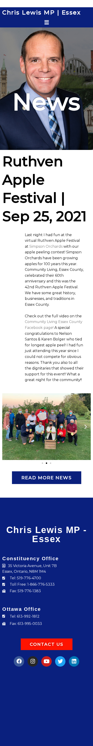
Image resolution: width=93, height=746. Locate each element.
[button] (46, 22)
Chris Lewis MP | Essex (41, 12)
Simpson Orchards (46, 246)
